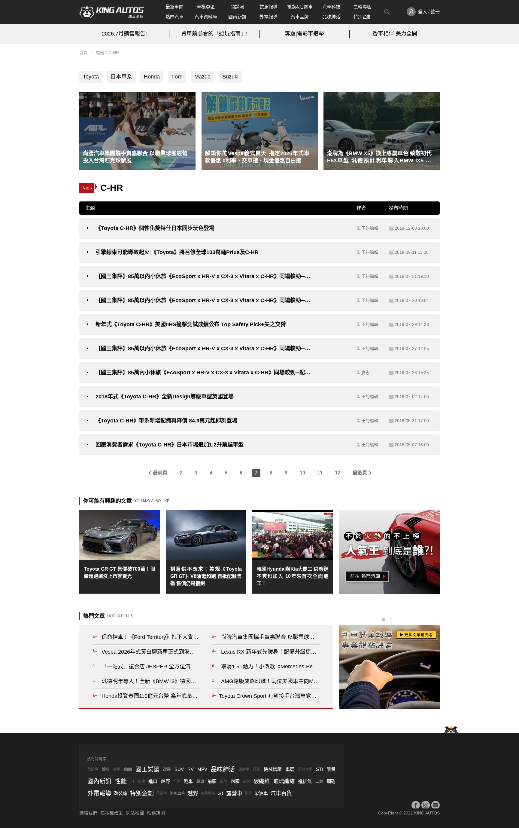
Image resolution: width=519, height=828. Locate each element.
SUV (179, 769)
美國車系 (177, 793)
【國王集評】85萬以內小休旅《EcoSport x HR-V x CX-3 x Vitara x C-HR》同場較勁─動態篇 (205, 300)
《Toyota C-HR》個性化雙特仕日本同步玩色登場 (155, 228)
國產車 (243, 769)
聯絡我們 (88, 812)
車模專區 (206, 6)
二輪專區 (363, 6)
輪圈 (128, 769)
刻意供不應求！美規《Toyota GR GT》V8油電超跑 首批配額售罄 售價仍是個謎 (206, 576)
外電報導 (269, 16)
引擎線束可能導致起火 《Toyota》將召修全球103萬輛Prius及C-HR (177, 252)
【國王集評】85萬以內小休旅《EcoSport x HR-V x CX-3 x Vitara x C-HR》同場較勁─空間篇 (205, 348)
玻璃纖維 (284, 781)
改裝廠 (120, 793)
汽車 (177, 781)
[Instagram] (425, 805)
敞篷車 (92, 769)
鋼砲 (330, 781)
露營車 (234, 793)
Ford (177, 77)
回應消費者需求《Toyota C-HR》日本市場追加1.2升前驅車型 (170, 445)
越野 (165, 781)
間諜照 (237, 6)
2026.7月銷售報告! (124, 34)
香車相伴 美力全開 (394, 34)
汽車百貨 (281, 793)
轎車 (200, 781)
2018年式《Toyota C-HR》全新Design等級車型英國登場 (165, 397)
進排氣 (305, 781)
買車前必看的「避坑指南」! (214, 34)
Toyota (91, 77)
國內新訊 (237, 16)
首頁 (83, 52)
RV (190, 769)
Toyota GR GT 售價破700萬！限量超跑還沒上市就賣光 (119, 572)
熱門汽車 (174, 16)
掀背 (248, 793)
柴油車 (261, 793)
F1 (132, 781)
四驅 (235, 781)
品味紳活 (331, 16)
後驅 (223, 781)
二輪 (319, 781)
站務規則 (156, 812)
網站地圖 (135, 812)
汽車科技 (331, 6)
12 (337, 472)
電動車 (161, 793)
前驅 (212, 781)
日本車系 (121, 77)
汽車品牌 (300, 16)
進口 (152, 781)
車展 (289, 769)
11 (320, 472)
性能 (121, 781)
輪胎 (106, 769)
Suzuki (230, 77)
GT (220, 793)
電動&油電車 (300, 6)
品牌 (246, 781)
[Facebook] (415, 805)
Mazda (202, 77)
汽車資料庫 (206, 16)
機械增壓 (273, 769)
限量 (330, 769)
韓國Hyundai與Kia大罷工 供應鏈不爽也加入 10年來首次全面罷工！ (292, 576)
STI (319, 769)
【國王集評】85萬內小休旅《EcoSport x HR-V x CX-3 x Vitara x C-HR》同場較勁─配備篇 (205, 373)
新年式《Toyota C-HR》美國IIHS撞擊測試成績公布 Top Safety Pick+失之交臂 (191, 324)
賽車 (116, 769)
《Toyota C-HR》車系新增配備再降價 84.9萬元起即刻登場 (166, 421)
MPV (202, 769)
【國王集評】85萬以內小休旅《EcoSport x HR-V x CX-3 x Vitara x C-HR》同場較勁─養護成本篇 (205, 276)
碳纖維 (261, 781)
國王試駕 (147, 769)
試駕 (256, 769)
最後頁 (360, 472)
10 (302, 472)
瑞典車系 (208, 793)
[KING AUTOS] (111, 12)
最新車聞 (174, 6)
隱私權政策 (111, 812)
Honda (152, 77)
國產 (141, 781)
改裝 (167, 769)
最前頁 (160, 472)
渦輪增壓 (305, 769)
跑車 (188, 781)
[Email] (435, 805)
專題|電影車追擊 (304, 34)
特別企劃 (363, 16)
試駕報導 (269, 6)
